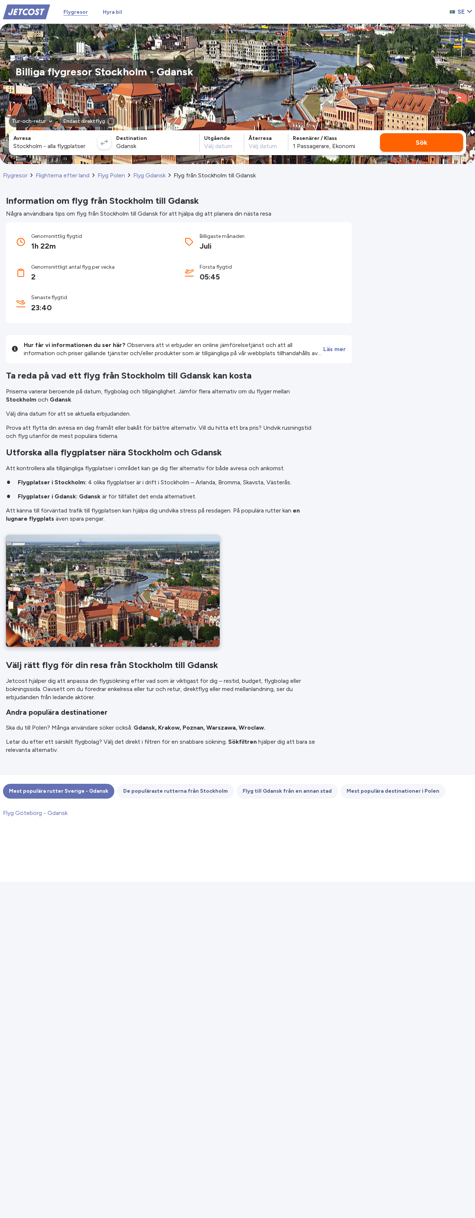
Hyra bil (112, 12)
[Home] (26, 11)
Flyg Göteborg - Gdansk (35, 812)
